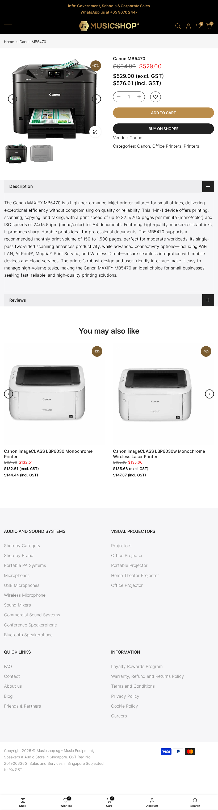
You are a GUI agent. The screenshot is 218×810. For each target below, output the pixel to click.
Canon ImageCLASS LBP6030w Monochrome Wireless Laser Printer (159, 453)
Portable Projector (129, 565)
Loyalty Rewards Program (137, 666)
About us (13, 686)
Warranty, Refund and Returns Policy (147, 676)
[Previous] (12, 98)
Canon (135, 137)
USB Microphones (21, 585)
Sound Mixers (17, 605)
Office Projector (127, 555)
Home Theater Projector (135, 575)
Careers (119, 715)
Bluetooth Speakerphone (28, 634)
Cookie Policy (124, 706)
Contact (12, 676)
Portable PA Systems (25, 565)
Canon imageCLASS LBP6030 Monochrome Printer (48, 453)
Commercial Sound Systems (32, 614)
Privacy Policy (125, 696)
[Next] (96, 98)
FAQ (8, 666)
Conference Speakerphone (30, 625)
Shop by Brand (18, 555)
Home (9, 42)
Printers (191, 146)
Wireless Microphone (24, 595)
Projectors (121, 545)
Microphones (17, 575)
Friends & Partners (22, 706)
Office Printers (166, 146)
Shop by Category (22, 545)
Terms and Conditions (133, 686)
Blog (8, 696)
